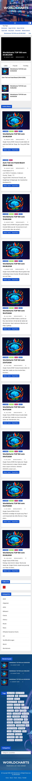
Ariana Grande (23, 696)
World (20, 131)
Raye (27, 725)
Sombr (24, 731)
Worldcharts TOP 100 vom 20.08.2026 (14, 53)
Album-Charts (10, 693)
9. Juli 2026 (7, 459)
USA (21, 737)
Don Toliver (10, 710)
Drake (16, 710)
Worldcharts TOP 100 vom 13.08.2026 (19, 671)
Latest (5, 65)
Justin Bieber (16, 716)
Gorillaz (9, 713)
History (5, 619)
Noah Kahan (18, 722)
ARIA (4, 607)
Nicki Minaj (10, 722)
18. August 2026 (9, 168)
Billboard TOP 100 (12, 701)
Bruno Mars (18, 30)
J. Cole (9, 716)
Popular (15, 65)
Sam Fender (22, 728)
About (11, 777)
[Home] (2, 23)
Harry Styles (11, 30)
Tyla (17, 737)
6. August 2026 (8, 269)
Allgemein (5, 131)
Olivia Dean (25, 722)
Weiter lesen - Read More (11, 150)
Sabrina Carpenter (12, 728)
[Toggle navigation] (15, 23)
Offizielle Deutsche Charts (10, 632)
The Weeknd (10, 737)
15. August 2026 (9, 222)
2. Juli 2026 (7, 508)
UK (4, 636)
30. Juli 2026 (8, 316)
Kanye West (24, 716)
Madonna (9, 719)
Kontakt (24, 777)
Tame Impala (10, 734)
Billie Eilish (21, 701)
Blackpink (9, 704)
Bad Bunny (10, 698)
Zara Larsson (18, 740)
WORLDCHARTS (16, 8)
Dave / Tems (25, 707)
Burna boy (10, 707)
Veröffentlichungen (8, 640)
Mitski (25, 719)
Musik (4, 623)
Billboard (5, 611)
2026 (4, 599)
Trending (25, 65)
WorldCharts (20, 57)
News (16, 131)
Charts (11, 131)
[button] (26, 23)
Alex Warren (10, 696)
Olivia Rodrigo (11, 725)
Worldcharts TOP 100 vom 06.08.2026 (19, 679)
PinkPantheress (20, 725)
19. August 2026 (9, 57)
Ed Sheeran (23, 710)
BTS (23, 704)
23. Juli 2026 (8, 365)
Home (7, 777)
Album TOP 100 (20, 28)
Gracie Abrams (16, 713)
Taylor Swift (4, 30)
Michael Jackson (26, 30)
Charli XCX (17, 707)
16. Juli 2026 (7, 412)
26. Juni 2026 (8, 558)
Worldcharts (4, 28)
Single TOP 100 (12, 28)
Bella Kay (17, 698)
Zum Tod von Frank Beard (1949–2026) (13, 77)
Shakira (9, 731)
